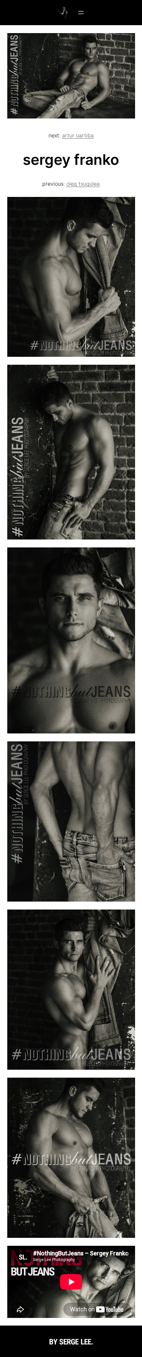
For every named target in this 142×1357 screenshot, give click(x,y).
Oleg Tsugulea (83, 183)
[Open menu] (81, 13)
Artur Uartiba (78, 135)
